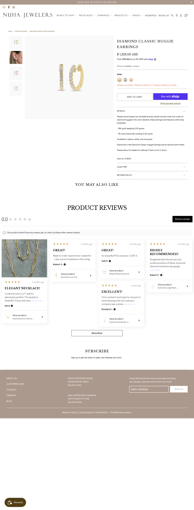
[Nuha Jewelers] (27, 15)
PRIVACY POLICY (70, 412)
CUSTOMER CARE (15, 384)
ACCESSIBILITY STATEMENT (94, 412)
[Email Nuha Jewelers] (3, 7)
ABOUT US (11, 378)
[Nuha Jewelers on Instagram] (13, 7)
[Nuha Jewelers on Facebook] (8, 7)
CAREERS (11, 395)
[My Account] (181, 15)
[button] (67, 15)
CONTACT (11, 390)
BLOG (9, 401)
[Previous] (27, 77)
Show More (37, 301)
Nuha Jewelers (124, 412)
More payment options (170, 103)
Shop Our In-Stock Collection (97, 2)
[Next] (111, 77)
